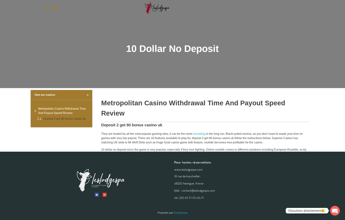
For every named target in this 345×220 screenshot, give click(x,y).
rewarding (199, 133)
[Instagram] (105, 195)
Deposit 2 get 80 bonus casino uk (64, 118)
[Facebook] (97, 195)
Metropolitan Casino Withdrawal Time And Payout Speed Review (62, 110)
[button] (88, 95)
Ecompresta (180, 212)
